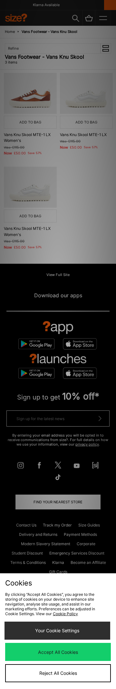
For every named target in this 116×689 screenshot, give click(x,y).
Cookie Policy (65, 613)
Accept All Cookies (58, 652)
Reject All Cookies (58, 673)
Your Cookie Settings (57, 630)
